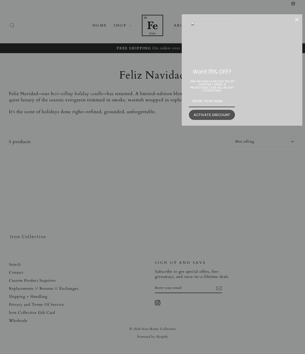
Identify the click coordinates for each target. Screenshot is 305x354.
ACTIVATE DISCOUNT (212, 114)
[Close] (297, 19)
